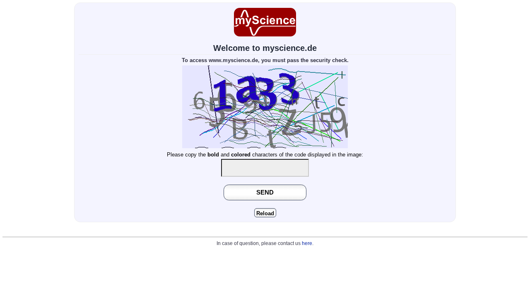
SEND (265, 192)
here (307, 243)
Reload (265, 213)
